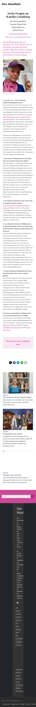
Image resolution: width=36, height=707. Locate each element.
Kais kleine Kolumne (18, 626)
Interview (28, 37)
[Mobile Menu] (32, 4)
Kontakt (22, 704)
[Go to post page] (18, 382)
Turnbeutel (18, 642)
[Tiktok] (17, 664)
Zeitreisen (18, 645)
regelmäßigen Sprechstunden (11, 327)
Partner (28, 704)
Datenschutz (15, 704)
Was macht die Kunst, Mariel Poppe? (17, 397)
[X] (17, 654)
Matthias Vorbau (9, 37)
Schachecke (19, 638)
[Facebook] (17, 651)
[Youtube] (17, 658)
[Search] (32, 496)
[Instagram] (17, 661)
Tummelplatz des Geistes (12, 434)
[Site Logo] (11, 4)
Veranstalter (19, 669)
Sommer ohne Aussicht (12, 475)
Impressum (6, 704)
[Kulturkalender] (28, 4)
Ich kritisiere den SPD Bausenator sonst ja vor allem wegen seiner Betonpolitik (17, 117)
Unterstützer (19, 685)
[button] (10, 362)
